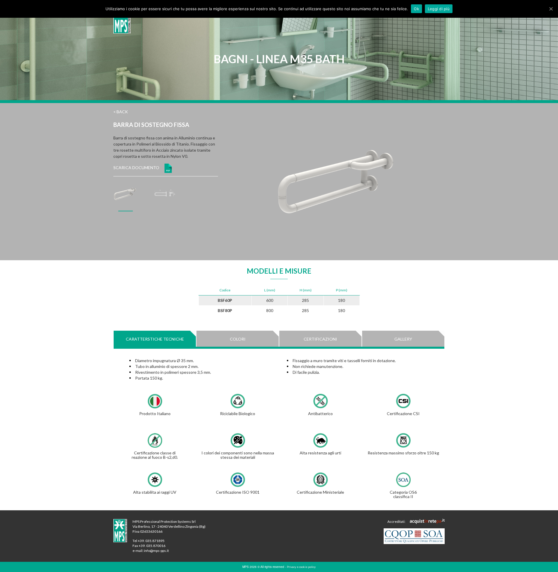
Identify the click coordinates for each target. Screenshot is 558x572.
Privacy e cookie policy (301, 567)
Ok (416, 8)
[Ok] (551, 9)
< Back (120, 111)
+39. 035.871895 (151, 541)
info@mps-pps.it (156, 550)
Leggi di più (439, 8)
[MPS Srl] (121, 18)
